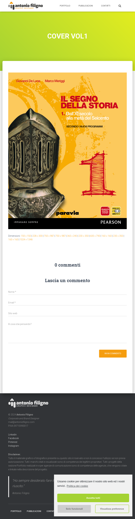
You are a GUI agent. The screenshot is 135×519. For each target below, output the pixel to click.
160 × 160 (107, 236)
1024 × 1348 (26, 239)
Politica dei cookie (77, 486)
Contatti (105, 6)
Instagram (13, 446)
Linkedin (12, 434)
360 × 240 (72, 236)
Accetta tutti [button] (93, 498)
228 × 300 (37, 236)
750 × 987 (49, 236)
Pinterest (12, 442)
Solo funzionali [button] (74, 508)
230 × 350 (84, 236)
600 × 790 (95, 236)
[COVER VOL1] (67, 150)
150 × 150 (26, 236)
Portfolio (65, 6)
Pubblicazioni (86, 6)
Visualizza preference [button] (112, 508)
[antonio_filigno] (25, 6)
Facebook (13, 438)
